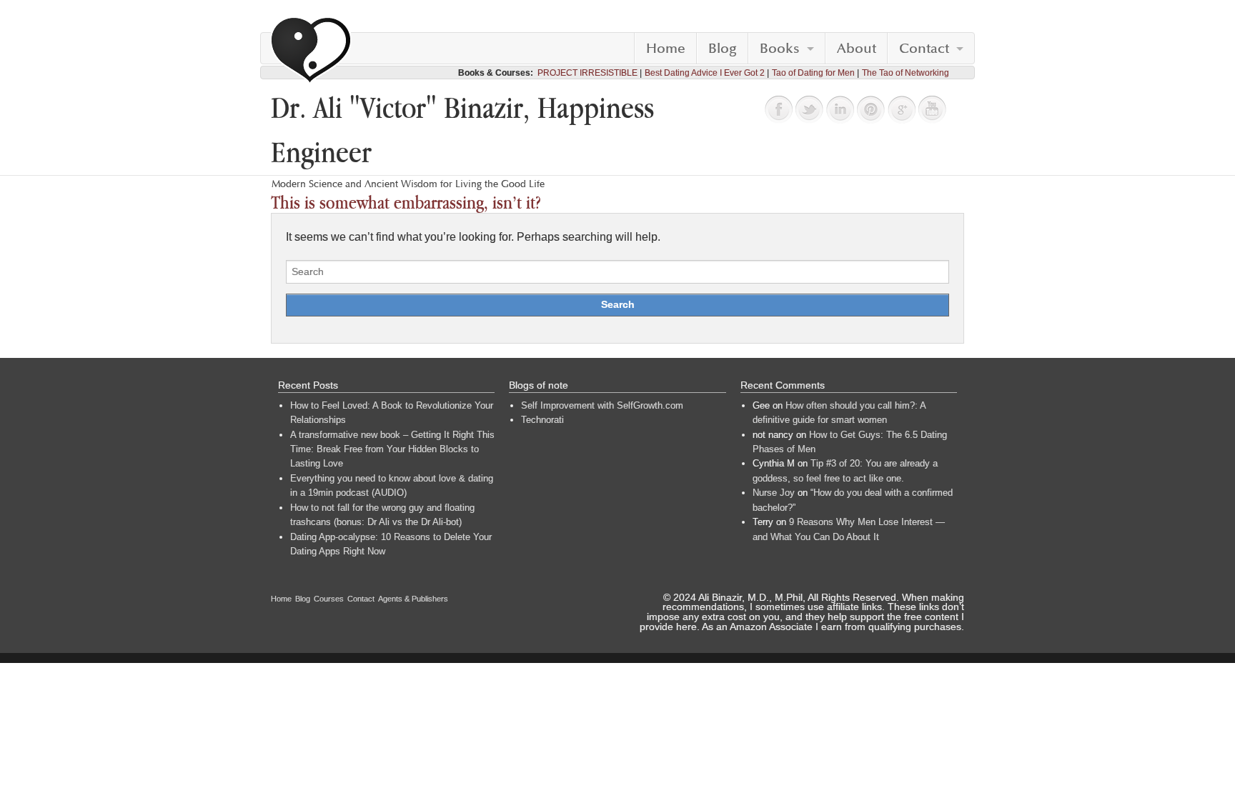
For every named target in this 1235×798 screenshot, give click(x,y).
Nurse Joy (774, 492)
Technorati (542, 419)
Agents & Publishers (413, 598)
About (856, 48)
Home (665, 48)
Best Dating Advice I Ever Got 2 (705, 73)
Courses (329, 598)
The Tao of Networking (905, 73)
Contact (924, 48)
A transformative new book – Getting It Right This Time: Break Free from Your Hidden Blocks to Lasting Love (392, 449)
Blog (722, 48)
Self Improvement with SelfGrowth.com (602, 405)
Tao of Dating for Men (813, 73)
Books (780, 48)
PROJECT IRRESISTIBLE (587, 73)
